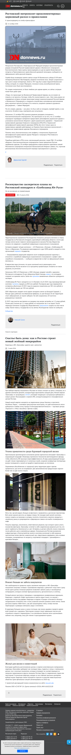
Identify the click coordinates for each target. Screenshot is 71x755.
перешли (18, 251)
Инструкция (22, 704)
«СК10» (27, 395)
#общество (9, 311)
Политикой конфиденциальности (22, 748)
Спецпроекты (48, 5)
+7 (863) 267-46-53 (26, 738)
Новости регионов (32, 705)
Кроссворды (39, 704)
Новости (25, 5)
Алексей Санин (20, 320)
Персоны (30, 704)
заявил (48, 274)
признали (36, 276)
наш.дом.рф (49, 683)
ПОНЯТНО (22, 751)
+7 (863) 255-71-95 (11, 737)
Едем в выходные (10, 704)
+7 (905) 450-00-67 (11, 738)
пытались (15, 284)
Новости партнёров (19, 705)
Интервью (39, 5)
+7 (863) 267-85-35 (26, 737)
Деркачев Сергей (20, 160)
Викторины (48, 704)
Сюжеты (32, 5)
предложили (44, 305)
